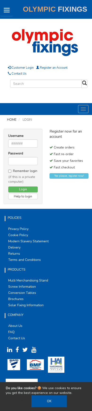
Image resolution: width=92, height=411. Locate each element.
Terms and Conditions (24, 260)
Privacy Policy (18, 229)
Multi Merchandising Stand (28, 280)
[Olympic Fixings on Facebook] (18, 351)
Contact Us (19, 74)
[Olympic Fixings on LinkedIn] (11, 351)
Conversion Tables (22, 293)
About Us (15, 326)
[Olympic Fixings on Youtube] (35, 351)
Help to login (23, 196)
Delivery (14, 247)
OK (49, 401)
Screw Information (22, 286)
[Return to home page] (46, 42)
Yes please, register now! (69, 176)
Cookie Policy (18, 235)
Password (15, 153)
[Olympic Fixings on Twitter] (26, 351)
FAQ (11, 332)
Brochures (16, 299)
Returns (14, 253)
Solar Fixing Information (26, 305)
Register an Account (53, 68)
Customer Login (22, 68)
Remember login (25, 171)
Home (12, 119)
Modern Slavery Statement (28, 241)
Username (16, 136)
